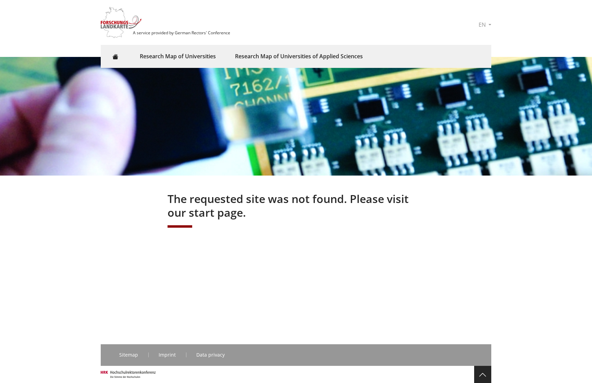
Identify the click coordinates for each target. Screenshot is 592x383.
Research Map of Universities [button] (178, 56)
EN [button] (483, 24)
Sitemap (128, 354)
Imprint (167, 354)
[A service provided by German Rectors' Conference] (122, 22)
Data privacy (210, 354)
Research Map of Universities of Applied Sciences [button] (299, 56)
